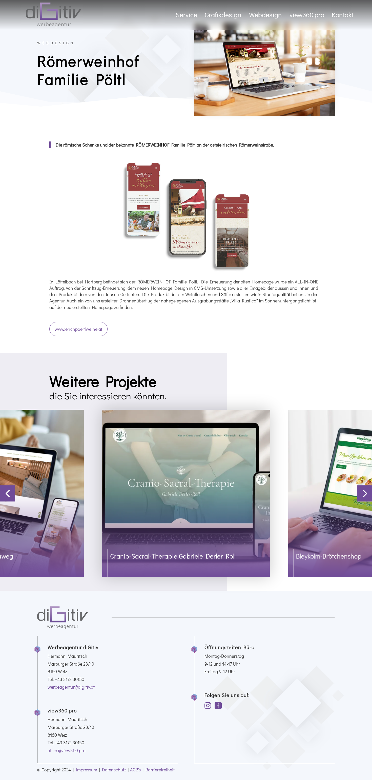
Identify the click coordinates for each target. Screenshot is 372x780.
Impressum (86, 770)
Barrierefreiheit (160, 770)
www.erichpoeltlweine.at (78, 329)
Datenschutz (114, 770)
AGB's (135, 770)
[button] (7, 493)
